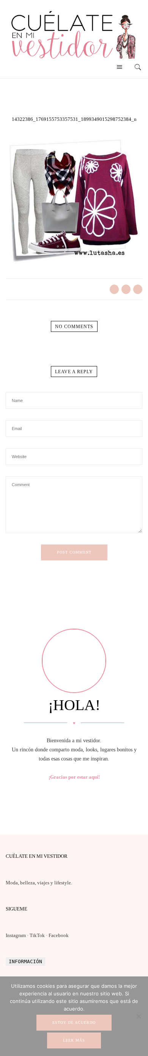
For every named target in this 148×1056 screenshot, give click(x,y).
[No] (138, 1016)
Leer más (74, 1040)
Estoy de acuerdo (74, 1022)
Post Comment (74, 552)
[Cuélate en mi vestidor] (74, 60)
